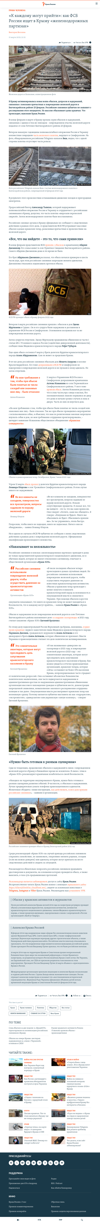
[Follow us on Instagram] (28, 1163)
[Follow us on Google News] (33, 1163)
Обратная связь (57, 1202)
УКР (60, 1220)
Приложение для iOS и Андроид (23, 1183)
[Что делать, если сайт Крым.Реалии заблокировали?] (58, 1140)
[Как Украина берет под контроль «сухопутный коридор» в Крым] (16, 1062)
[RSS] (50, 1163)
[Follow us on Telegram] (39, 1163)
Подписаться (14, 1188)
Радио (53, 1179)
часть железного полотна (45, 135)
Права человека (17, 10)
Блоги (26, 1111)
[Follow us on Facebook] (11, 1163)
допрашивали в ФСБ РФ (49, 365)
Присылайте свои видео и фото (22, 1179)
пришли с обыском (54, 245)
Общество (28, 1076)
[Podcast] (56, 1163)
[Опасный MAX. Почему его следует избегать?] (16, 1140)
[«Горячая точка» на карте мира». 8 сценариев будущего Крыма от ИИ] (16, 1127)
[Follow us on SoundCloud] (45, 1163)
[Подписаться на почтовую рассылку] (62, 1163)
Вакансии (55, 1207)
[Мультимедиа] (18, 1220)
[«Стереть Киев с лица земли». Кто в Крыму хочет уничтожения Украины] (58, 1062)
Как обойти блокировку (61, 1188)
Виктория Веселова (17, 32)
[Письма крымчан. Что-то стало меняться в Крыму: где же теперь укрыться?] (16, 1113)
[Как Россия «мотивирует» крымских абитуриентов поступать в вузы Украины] (16, 1079)
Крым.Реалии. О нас (17, 1202)
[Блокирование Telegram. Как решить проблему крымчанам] (58, 1127)
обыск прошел (31, 484)
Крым (26, 1124)
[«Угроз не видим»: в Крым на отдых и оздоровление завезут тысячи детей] (58, 1113)
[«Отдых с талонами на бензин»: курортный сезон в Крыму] (16, 1097)
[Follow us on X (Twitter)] (16, 1163)
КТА (39, 1220)
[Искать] (82, 1220)
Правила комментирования (21, 1207)
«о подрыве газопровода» (64, 618)
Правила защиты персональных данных (68, 1211)
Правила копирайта (17, 1211)
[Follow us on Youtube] (22, 1163)
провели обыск (54, 390)
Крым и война (73, 1060)
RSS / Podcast (56, 1183)
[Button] (64, 42)
